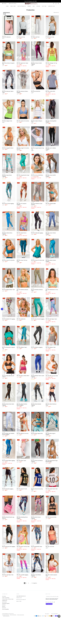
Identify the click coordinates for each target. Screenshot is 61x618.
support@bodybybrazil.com (21, 596)
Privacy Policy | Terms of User (7, 599)
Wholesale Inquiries (5, 603)
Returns (3, 606)
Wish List (3, 604)
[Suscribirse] (58, 596)
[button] (53, 4)
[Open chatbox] (59, 616)
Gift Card (4, 607)
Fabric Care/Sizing (5, 597)
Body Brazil (6, 613)
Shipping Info (4, 600)
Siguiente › (35, 583)
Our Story (4, 596)
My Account (4, 602)
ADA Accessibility (5, 609)
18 (32, 583)
